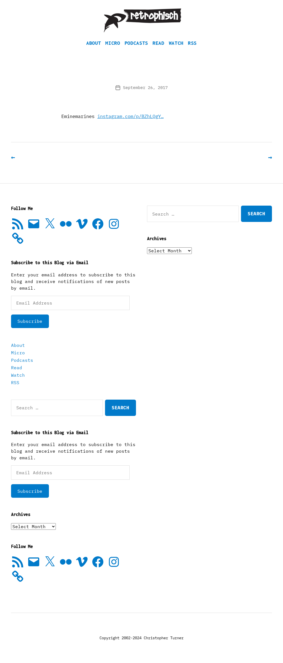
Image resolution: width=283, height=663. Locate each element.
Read (158, 43)
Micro (112, 43)
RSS (192, 43)
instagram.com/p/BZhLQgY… (130, 116)
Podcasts (136, 43)
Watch (176, 43)
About (93, 43)
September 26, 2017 (145, 87)
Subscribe (29, 321)
